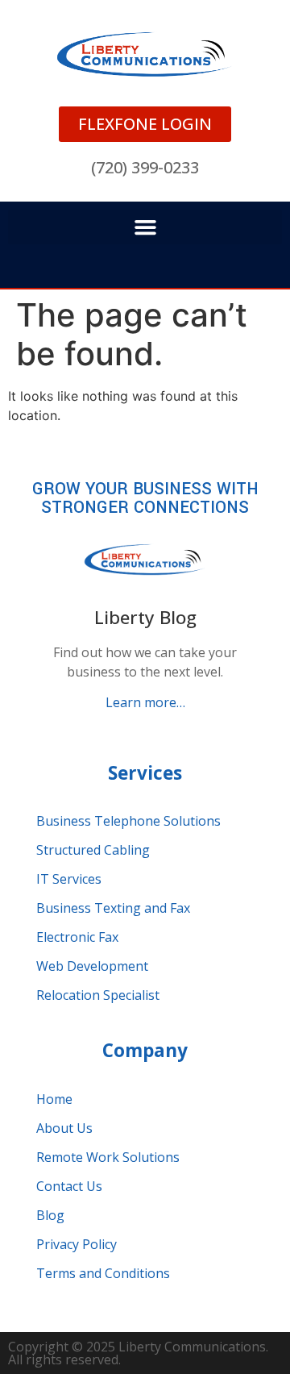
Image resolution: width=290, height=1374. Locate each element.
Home (54, 1099)
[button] (145, 227)
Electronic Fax (77, 937)
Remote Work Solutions (108, 1157)
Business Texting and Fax (113, 908)
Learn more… (145, 702)
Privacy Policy (76, 1244)
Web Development (92, 966)
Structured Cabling (93, 850)
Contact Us (69, 1186)
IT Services (69, 879)
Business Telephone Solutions (128, 821)
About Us (64, 1128)
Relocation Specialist (98, 995)
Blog (50, 1215)
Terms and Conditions (103, 1273)
